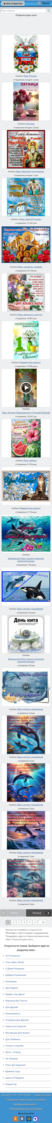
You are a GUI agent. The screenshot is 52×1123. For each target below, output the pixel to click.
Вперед (37, 912)
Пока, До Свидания (16, 1065)
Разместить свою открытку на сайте (26, 1099)
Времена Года (13, 1071)
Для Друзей (12, 1007)
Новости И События (16, 1026)
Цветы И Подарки (15, 1077)
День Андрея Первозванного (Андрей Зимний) (26, 412)
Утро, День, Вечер (15, 962)
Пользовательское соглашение (26, 1108)
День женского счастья (30, 314)
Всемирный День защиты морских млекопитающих (26, 559)
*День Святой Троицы (30, 219)
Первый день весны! (29, 362)
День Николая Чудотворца (30, 171)
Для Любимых (13, 1039)
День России (30, 76)
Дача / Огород (13, 1052)
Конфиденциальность (25, 1104)
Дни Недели (12, 988)
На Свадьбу (12, 1058)
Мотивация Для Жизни (18, 1033)
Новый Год (11, 1084)
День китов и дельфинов (30, 609)
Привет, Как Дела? (15, 994)
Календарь (11, 981)
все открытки (13, 3)
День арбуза (29, 460)
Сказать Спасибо (14, 1045)
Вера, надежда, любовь (30, 267)
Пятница (30, 123)
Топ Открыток (13, 955)
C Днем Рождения (15, 968)
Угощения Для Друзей (17, 1020)
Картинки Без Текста (16, 1000)
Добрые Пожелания (16, 975)
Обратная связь (43, 1095)
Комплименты (13, 1013)
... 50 (42, 922)
